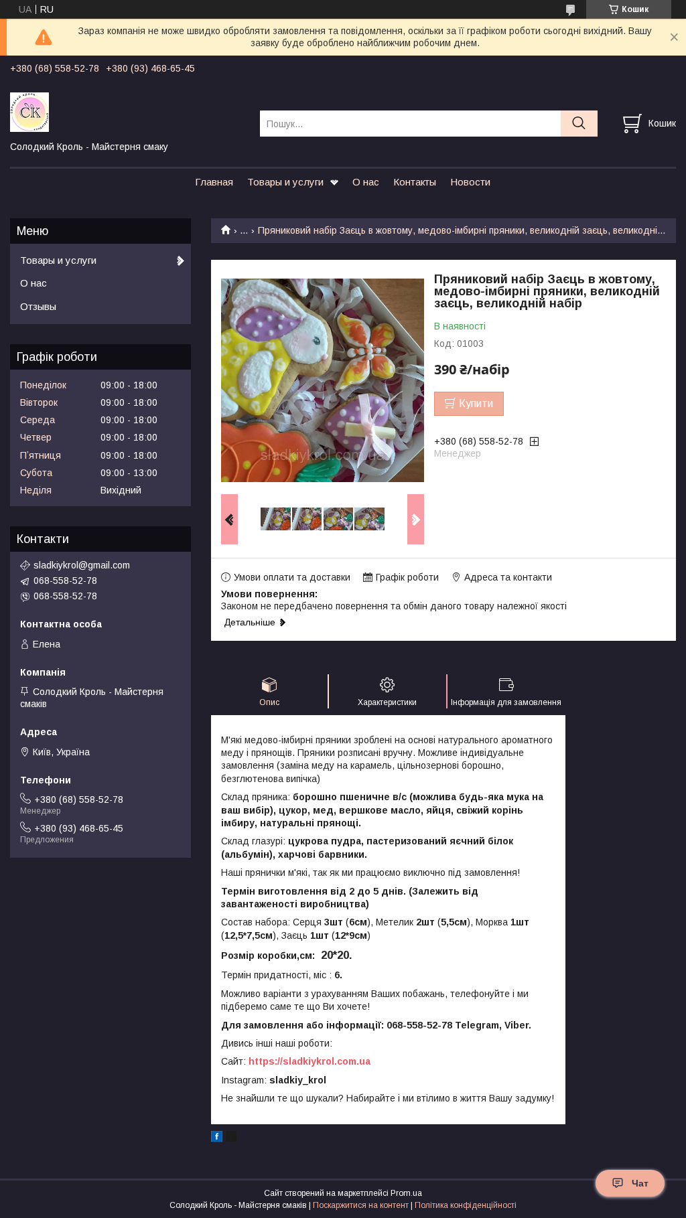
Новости (470, 181)
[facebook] (216, 1138)
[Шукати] (579, 123)
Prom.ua (406, 1193)
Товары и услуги (285, 181)
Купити (476, 403)
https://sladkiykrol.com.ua (309, 1061)
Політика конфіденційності (466, 1205)
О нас (365, 181)
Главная (214, 181)
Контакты (414, 181)
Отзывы (38, 306)
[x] (231, 1138)
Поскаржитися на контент (361, 1205)
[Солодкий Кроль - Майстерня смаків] (126, 111)
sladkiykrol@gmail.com (81, 565)
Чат (640, 1183)
